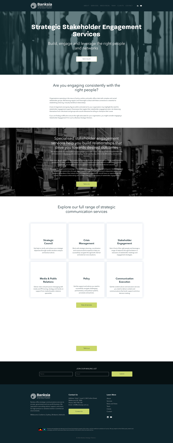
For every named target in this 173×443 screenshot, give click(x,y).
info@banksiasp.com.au (80, 405)
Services (94, 5)
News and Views (112, 404)
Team (113, 5)
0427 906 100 (78, 402)
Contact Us (79, 411)
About (86, 5)
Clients (120, 5)
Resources (105, 5)
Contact (129, 5)
